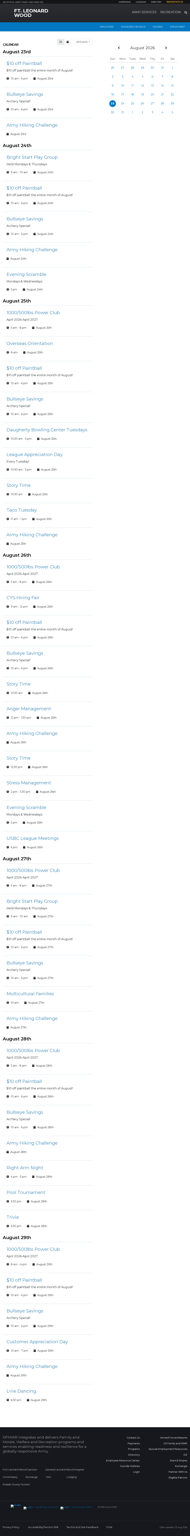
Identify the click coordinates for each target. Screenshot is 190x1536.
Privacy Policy (11, 1527)
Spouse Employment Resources (167, 1449)
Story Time (18, 485)
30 (152, 67)
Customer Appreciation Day (37, 1341)
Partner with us (175, 2)
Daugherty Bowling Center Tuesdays (46, 429)
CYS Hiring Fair (23, 597)
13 (152, 85)
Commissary (10, 1477)
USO (48, 1477)
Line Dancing (21, 1391)
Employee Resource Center (123, 1460)
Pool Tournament (25, 1192)
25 (132, 103)
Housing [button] (158, 26)
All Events (82, 41)
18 (132, 94)
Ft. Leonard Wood (31, 13)
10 (122, 85)
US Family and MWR (175, 1443)
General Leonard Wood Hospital (64, 1469)
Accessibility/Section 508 (43, 1527)
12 (142, 85)
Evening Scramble (26, 274)
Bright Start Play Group (32, 157)
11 (132, 85)
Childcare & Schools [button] (133, 26)
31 (162, 67)
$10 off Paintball (24, 63)
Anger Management (28, 708)
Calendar (141, 2)
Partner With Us (178, 1471)
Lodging (72, 1477)
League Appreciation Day (34, 454)
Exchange (32, 1477)
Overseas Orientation (29, 343)
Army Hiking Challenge (32, 125)
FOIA (109, 1527)
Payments (134, 1443)
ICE (185, 1454)
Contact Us (133, 1437)
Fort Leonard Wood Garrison (20, 1469)
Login (136, 1471)
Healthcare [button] (107, 26)
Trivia (12, 1217)
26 (112, 67)
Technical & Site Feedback (82, 1527)
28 (132, 67)
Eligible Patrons (178, 1477)
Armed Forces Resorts (173, 1437)
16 (112, 94)
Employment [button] (177, 26)
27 (122, 67)
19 (142, 94)
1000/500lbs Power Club (33, 312)
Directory (156, 2)
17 (122, 94)
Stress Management (28, 782)
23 (112, 103)
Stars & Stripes (178, 1460)
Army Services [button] (144, 12)
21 (162, 94)
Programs (134, 1449)
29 (142, 67)
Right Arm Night (24, 1167)
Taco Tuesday (21, 510)
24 (122, 103)
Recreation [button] (170, 12)
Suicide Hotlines (130, 1466)
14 (162, 85)
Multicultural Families (30, 993)
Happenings (125, 2)
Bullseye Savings (24, 94)
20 (152, 94)
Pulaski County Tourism (16, 1484)
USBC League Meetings (32, 838)
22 (172, 94)
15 (172, 85)
